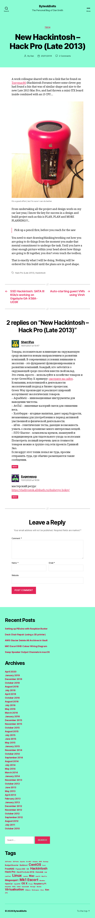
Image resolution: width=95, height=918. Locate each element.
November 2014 (13, 750)
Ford (43, 865)
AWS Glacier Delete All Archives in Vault (26, 640)
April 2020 (10, 671)
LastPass (8, 876)
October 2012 (12, 813)
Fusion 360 (20, 869)
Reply (14, 467)
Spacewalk (25, 886)
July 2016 (10, 705)
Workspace (35, 890)
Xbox (42, 890)
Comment (17, 538)
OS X (24, 883)
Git (27, 869)
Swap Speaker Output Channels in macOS (27, 652)
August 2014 (12, 761)
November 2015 (13, 724)
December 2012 (13, 806)
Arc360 (28, 861)
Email (52, 563)
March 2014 (11, 772)
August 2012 (11, 821)
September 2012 (14, 817)
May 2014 (10, 768)
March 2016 (11, 712)
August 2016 (12, 701)
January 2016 (12, 716)
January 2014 (12, 776)
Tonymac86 (19, 83)
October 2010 (12, 828)
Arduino (35, 861)
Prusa (31, 884)
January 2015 (12, 746)
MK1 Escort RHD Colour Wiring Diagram (26, 646)
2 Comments (65, 56)
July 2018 (10, 690)
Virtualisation (14, 889)
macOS (38, 876)
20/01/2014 (46, 56)
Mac (31, 875)
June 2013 (10, 787)
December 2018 (13, 679)
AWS (40, 861)
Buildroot (24, 865)
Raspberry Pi (40, 883)
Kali (46, 872)
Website (15, 575)
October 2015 (12, 727)
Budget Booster (11, 865)
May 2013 (10, 791)
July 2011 (10, 824)
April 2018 (10, 694)
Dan (32, 56)
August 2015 (12, 731)
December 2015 (13, 720)
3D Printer (8, 861)
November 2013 (13, 780)
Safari (19, 886)
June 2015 (10, 739)
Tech (47, 27)
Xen (47, 889)
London (25, 876)
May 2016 (10, 709)
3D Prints (16, 861)
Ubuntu (39, 886)
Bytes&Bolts (47, 6)
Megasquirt (11, 880)
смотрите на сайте (61, 379)
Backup (45, 861)
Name (15, 563)
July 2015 (10, 735)
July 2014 (10, 765)
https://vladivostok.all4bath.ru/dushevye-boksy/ (41, 490)
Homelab (39, 872)
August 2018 (12, 686)
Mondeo (42, 880)
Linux (17, 875)
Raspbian (8, 886)
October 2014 (12, 754)
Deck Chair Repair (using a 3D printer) (25, 634)
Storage (32, 886)
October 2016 (12, 697)
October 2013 (12, 783)
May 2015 (10, 742)
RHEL (14, 886)
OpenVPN (17, 884)
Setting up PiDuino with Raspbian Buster (26, 628)
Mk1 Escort (29, 880)
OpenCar (9, 884)
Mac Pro (44, 876)
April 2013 (10, 795)
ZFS (6, 893)
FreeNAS (9, 868)
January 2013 (12, 802)
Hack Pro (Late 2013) (24, 273)
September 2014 (14, 757)
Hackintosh (40, 273)
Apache (22, 861)
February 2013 (13, 798)
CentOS (35, 865)
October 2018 (12, 683)
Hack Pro (10, 871)
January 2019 (12, 675)
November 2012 (13, 810)
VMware (27, 890)
